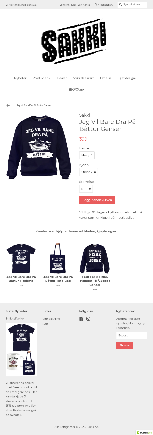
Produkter (40, 78)
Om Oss (105, 78)
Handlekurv (106, 4)
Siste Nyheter (16, 311)
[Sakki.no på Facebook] (81, 319)
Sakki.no (92, 427)
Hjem (8, 105)
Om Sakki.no (51, 318)
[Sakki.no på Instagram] (88, 319)
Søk (45, 324)
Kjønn (84, 165)
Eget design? (127, 78)
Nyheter (20, 78)
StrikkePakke (15, 318)
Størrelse (86, 182)
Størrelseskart (83, 78)
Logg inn (65, 4)
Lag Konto (84, 4)
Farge (84, 148)
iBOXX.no (76, 89)
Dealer (62, 78)
